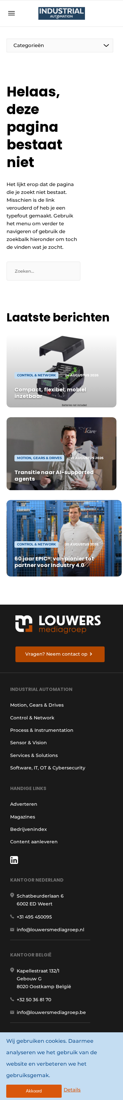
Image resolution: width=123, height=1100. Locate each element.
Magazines (22, 817)
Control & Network (32, 718)
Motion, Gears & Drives (37, 705)
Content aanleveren (34, 842)
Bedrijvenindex (28, 829)
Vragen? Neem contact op (56, 654)
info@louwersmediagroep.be (51, 1012)
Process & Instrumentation (41, 730)
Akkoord (34, 1091)
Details (72, 1090)
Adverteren (23, 804)
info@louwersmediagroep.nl (50, 930)
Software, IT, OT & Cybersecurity (47, 768)
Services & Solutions (34, 755)
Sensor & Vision (28, 743)
